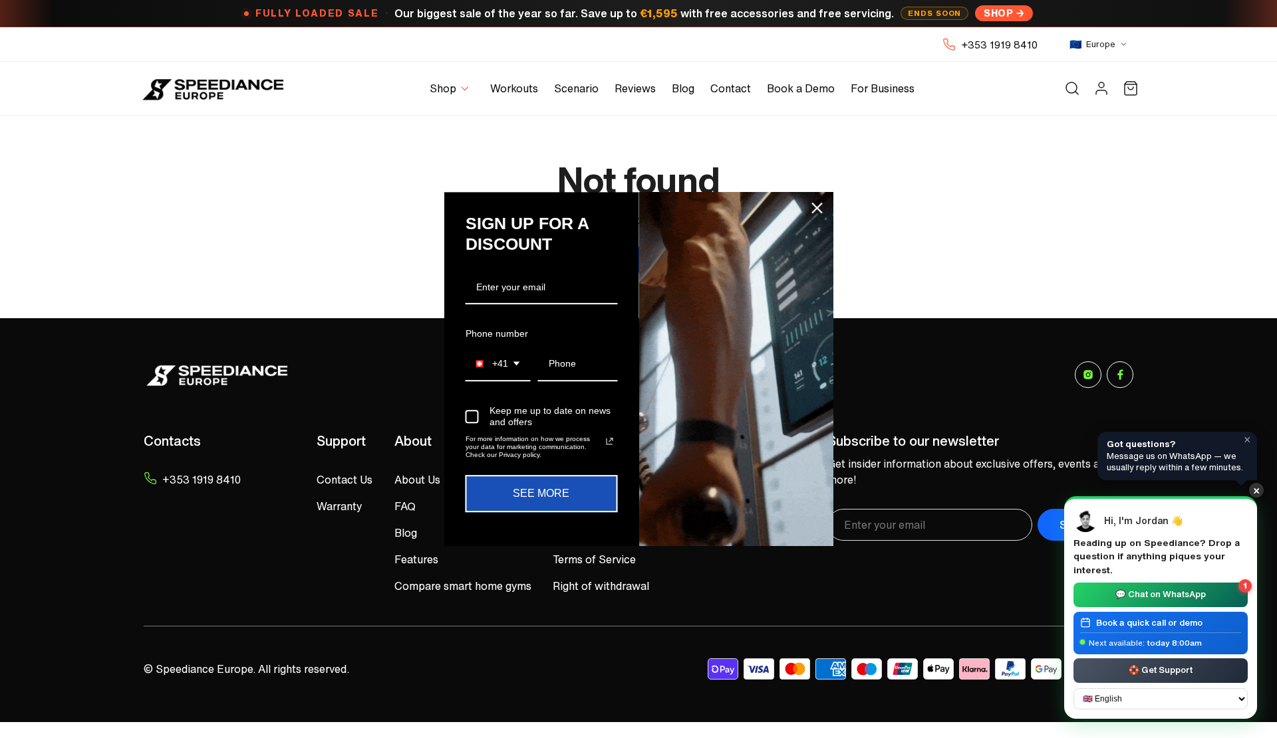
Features (416, 559)
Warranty (339, 506)
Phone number (497, 333)
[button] (452, 88)
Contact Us (344, 480)
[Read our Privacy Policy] (609, 441)
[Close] (817, 208)
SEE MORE (541, 493)
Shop (998, 13)
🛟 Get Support (1161, 669)
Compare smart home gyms (462, 586)
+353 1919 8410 (999, 44)
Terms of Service (594, 559)
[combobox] (498, 364)
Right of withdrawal (601, 586)
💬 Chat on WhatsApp (1181, 591)
